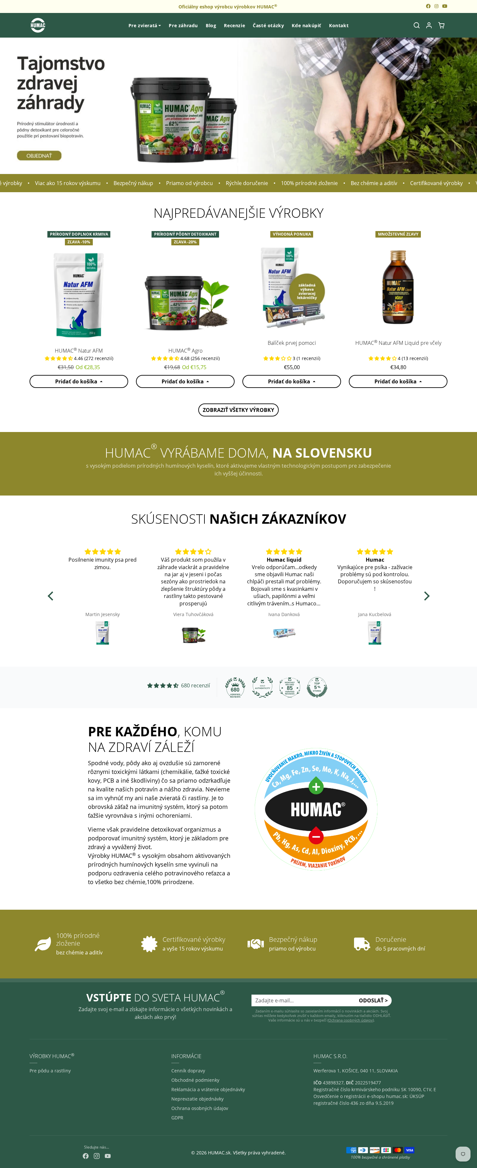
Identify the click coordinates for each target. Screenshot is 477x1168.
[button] (416, 25)
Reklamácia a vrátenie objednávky (208, 1089)
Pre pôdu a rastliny (50, 1071)
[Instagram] (96, 1156)
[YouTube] (107, 1156)
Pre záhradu (183, 25)
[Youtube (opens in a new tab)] (444, 6)
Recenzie (234, 25)
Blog (211, 25)
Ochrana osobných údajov (350, 1020)
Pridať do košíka (77, 381)
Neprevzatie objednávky (197, 1099)
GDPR (177, 1118)
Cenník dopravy (188, 1071)
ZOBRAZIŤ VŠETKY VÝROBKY (238, 410)
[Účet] (429, 25)
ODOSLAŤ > (373, 1000)
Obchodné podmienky (195, 1080)
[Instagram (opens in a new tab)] (436, 6)
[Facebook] (85, 1156)
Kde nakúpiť (306, 25)
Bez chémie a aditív (355, 183)
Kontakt (339, 25)
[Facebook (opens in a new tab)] (428, 6)
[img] (102, 551)
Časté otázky (268, 25)
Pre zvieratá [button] (142, 25)
